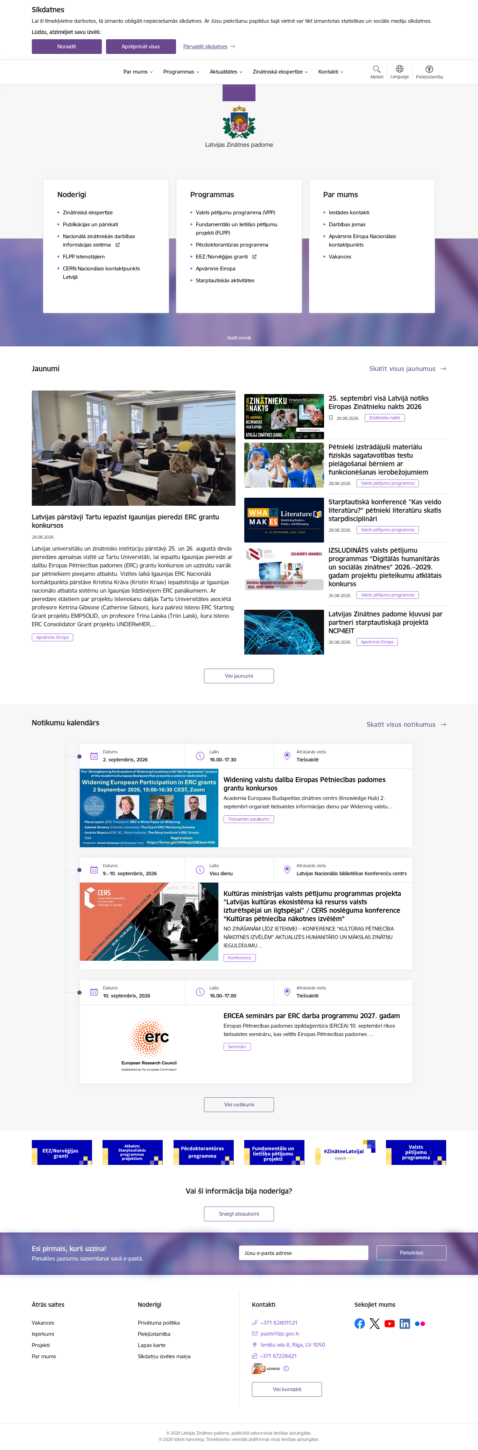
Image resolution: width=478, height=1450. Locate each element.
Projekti (41, 1345)
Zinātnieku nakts (384, 417)
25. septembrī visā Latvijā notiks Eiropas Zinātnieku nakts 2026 (379, 402)
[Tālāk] (430, 1152)
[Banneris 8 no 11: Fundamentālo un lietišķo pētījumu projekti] (204, 1152)
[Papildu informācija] (286, 1368)
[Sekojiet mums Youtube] (390, 1323)
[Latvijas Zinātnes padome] (75, 72)
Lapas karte (152, 1345)
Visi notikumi (239, 1104)
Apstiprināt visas (141, 46)
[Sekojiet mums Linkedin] (405, 1324)
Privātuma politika (159, 1322)
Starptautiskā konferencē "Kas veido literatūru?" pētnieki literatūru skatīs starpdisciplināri (385, 510)
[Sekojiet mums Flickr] (420, 1323)
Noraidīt (66, 46)
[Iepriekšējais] (48, 1152)
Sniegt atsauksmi (239, 1213)
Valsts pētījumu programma (387, 483)
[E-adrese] (266, 1368)
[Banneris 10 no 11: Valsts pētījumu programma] (345, 1152)
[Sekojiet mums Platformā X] (375, 1323)
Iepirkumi (43, 1334)
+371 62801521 (279, 1322)
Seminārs (237, 1046)
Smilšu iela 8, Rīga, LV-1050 (293, 1344)
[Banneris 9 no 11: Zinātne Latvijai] (274, 1152)
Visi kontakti (287, 1389)
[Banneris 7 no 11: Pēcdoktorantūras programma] (133, 1152)
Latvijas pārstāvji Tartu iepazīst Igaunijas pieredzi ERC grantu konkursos (125, 521)
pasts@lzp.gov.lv (280, 1333)
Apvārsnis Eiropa (52, 637)
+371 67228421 (278, 1356)
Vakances (43, 1322)
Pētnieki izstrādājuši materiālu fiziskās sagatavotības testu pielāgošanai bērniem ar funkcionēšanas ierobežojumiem (378, 459)
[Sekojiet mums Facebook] (359, 1323)
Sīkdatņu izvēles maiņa (164, 1356)
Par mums (44, 1356)
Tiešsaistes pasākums (248, 819)
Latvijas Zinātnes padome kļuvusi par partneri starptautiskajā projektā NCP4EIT (386, 622)
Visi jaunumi (239, 675)
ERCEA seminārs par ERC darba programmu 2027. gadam (312, 1015)
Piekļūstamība (154, 1334)
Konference (239, 957)
